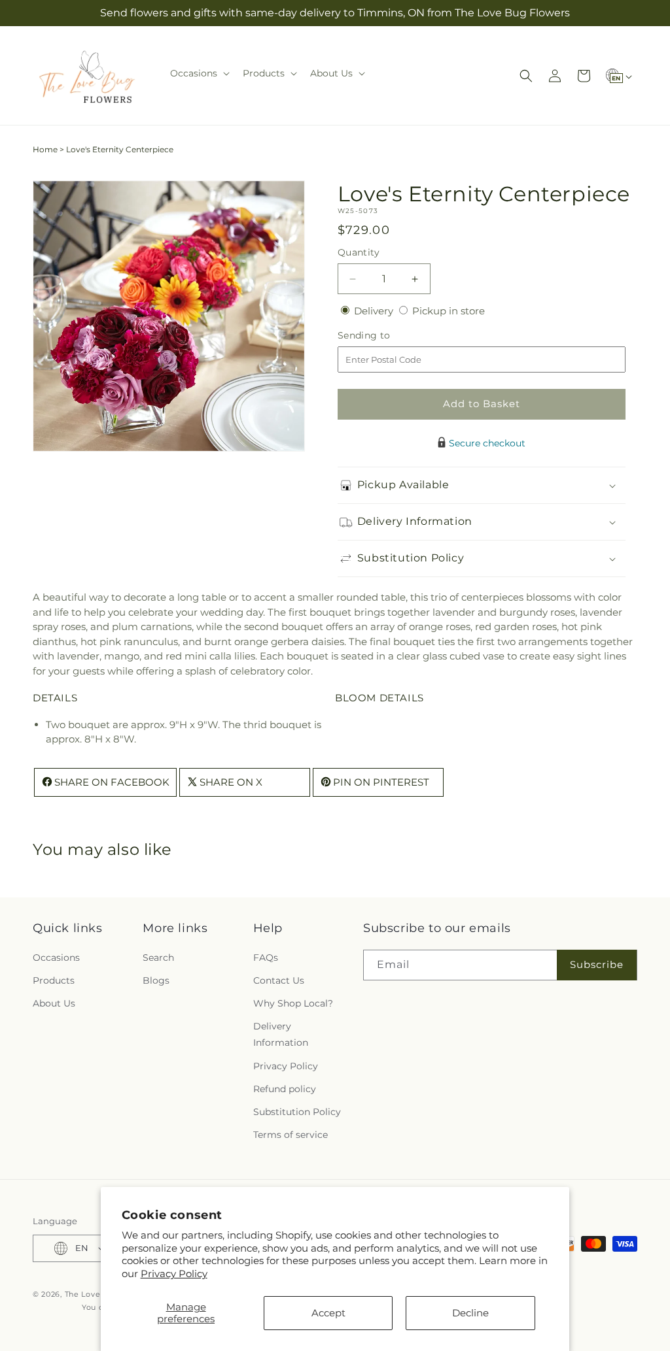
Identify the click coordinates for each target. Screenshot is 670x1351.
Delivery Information (280, 1034)
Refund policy (284, 1089)
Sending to (384, 335)
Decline (470, 1313)
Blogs (156, 980)
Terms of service (290, 1135)
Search (158, 957)
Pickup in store (448, 311)
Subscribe (597, 964)
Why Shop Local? (293, 1003)
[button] (198, 73)
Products (54, 980)
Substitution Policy (297, 1112)
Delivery (375, 311)
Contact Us (278, 980)
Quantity (358, 252)
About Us (54, 1003)
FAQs (265, 957)
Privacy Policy (174, 1273)
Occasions (56, 957)
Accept (328, 1313)
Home (45, 149)
